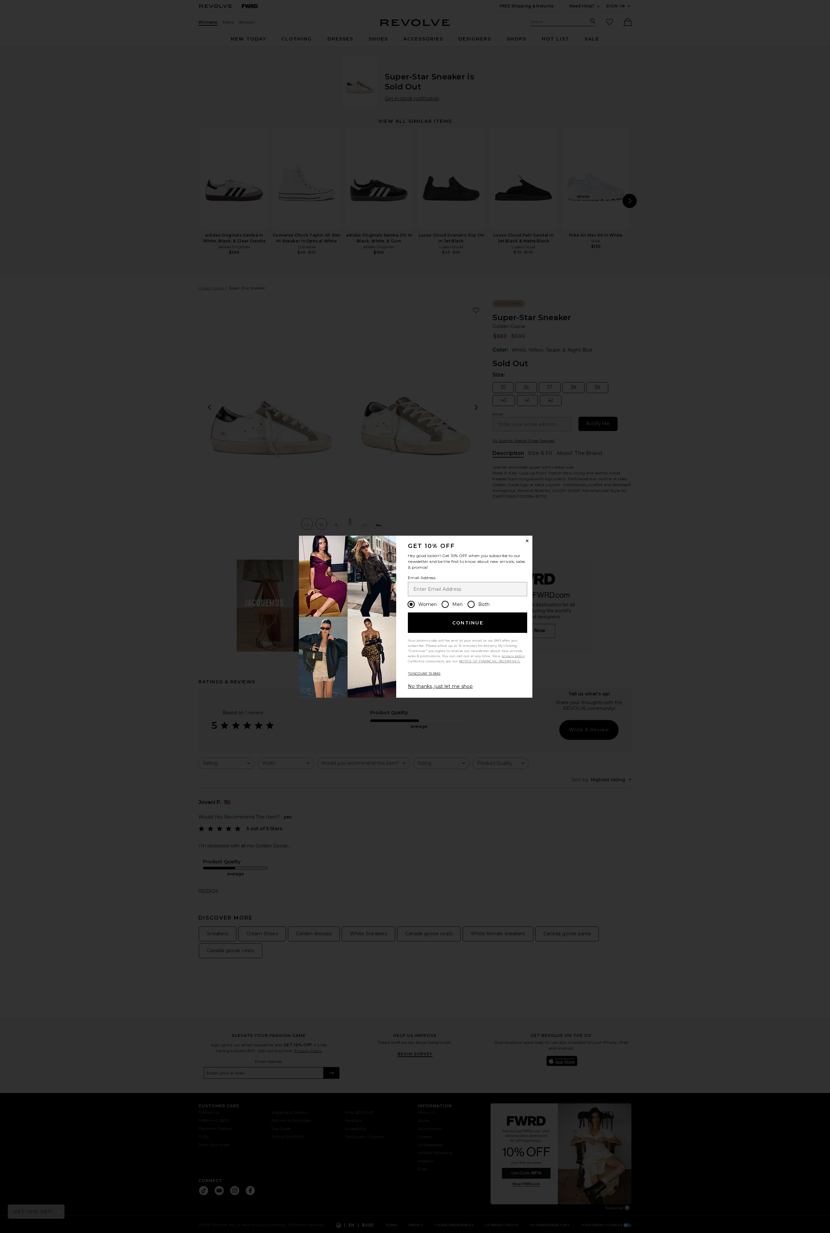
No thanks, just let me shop (440, 686)
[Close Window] (527, 541)
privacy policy (513, 656)
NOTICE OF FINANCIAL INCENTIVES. (489, 661)
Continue (467, 623)
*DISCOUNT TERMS (424, 673)
